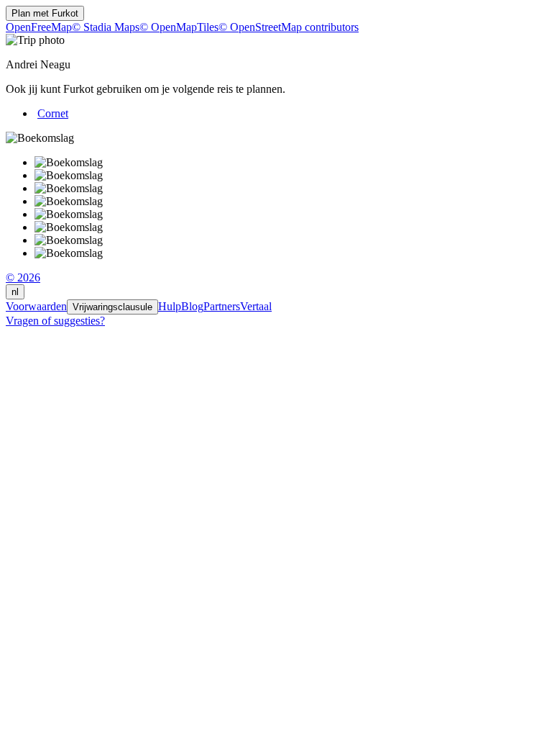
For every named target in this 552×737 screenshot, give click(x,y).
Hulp (169, 306)
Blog (192, 306)
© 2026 (23, 277)
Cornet (52, 113)
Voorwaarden (36, 306)
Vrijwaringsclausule (112, 307)
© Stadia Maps (105, 27)
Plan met (45, 13)
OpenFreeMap (39, 27)
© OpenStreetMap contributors (288, 27)
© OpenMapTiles (178, 27)
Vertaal (256, 306)
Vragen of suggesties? (55, 321)
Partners (221, 306)
